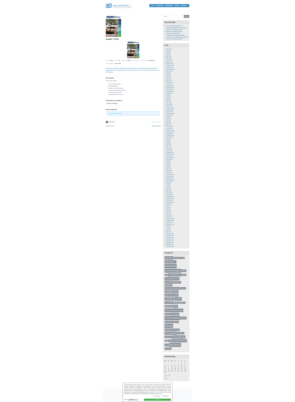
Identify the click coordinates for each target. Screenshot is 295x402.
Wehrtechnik (175, 345)
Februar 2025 (169, 82)
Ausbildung (169, 258)
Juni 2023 (168, 119)
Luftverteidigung (178, 302)
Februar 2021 (169, 171)
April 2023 (168, 123)
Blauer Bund (159, 5)
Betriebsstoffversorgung (179, 257)
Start (153, 5)
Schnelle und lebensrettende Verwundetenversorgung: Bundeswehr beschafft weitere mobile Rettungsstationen (177, 35)
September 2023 (170, 113)
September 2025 (170, 69)
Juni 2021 (168, 163)
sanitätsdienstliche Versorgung (172, 329)
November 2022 (170, 132)
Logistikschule (169, 303)
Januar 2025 (169, 84)
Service (177, 5)
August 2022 (169, 137)
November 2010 (170, 246)
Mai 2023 (168, 121)
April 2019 (168, 211)
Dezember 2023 (170, 108)
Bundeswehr (169, 5)
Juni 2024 (168, 97)
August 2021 (169, 159)
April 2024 (168, 100)
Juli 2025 (168, 73)
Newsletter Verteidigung (112, 103)
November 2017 (170, 233)
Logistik (178, 299)
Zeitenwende (168, 348)
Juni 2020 (168, 185)
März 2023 (168, 124)
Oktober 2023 (169, 111)
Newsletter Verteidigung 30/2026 (174, 39)
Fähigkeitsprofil (177, 282)
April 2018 (168, 231)
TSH (166, 340)
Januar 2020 (169, 195)
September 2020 (170, 180)
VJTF (166, 345)
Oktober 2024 (169, 89)
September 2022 (170, 135)
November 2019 (170, 198)
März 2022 (168, 147)
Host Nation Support (168, 285)
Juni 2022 (168, 141)
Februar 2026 (169, 60)
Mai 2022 (168, 143)
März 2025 (168, 80)
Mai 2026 (168, 54)
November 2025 (170, 65)
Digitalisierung (177, 275)
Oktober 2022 (169, 134)
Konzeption (175, 291)
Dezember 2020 (170, 174)
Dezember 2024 (170, 86)
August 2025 (169, 71)
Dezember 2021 (170, 152)
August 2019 (169, 204)
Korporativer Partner (171, 295)
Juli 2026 (168, 51)
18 (168, 369)
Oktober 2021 (169, 156)
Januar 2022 (169, 150)
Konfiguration (165, 396)
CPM (169, 275)
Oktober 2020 (169, 178)
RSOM (177, 321)
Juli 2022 (168, 139)
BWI (166, 274)
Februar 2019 (169, 215)
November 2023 (170, 110)
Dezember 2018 (170, 218)
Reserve (184, 318)
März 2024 (168, 102)
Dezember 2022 (170, 130)
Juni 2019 (168, 207)
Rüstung (168, 325)
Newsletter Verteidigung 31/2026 (174, 31)
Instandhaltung (168, 291)
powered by (126, 399)
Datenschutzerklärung (158, 392)
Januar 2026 (169, 62)
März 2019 (168, 213)
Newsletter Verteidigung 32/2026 (174, 29)
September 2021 (170, 158)
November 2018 (170, 220)
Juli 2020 (168, 183)
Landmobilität (169, 299)
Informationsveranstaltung (172, 288)
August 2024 (169, 93)
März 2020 (168, 191)
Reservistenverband (169, 322)
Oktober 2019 (169, 200)
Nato (175, 306)
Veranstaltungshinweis (179, 341)
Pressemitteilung (172, 318)
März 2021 (168, 169)
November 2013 (170, 241)
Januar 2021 (169, 172)
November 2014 (170, 239)
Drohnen (184, 274)
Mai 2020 (168, 187)
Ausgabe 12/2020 (156, 126)
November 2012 (170, 242)
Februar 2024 (169, 104)
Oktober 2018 (169, 222)
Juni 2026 (168, 52)
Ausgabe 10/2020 (110, 126)
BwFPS (184, 270)
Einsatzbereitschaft (172, 279)
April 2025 (168, 78)
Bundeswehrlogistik (173, 271)
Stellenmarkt (168, 337)
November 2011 (170, 244)
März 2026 (168, 58)
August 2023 (169, 115)
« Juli (166, 378)
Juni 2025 (168, 75)
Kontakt (183, 5)
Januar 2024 (169, 106)
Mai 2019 (168, 209)
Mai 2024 (168, 99)
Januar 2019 (169, 217)
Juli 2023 (168, 117)
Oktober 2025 (169, 67)
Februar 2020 (169, 193)
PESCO (166, 314)
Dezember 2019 (170, 196)
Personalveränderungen (174, 310)
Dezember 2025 (170, 63)
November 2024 (170, 87)
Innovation (183, 288)
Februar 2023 (169, 126)
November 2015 (170, 237)
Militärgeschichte (169, 306)
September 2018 (170, 224)
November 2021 (170, 154)
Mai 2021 (168, 165)
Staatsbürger (181, 333)
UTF (169, 340)
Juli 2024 (168, 95)
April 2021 (168, 167)
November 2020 (170, 176)
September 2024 (170, 91)
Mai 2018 (168, 230)
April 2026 (168, 56)
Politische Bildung (174, 314)
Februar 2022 (169, 148)
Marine (183, 302)
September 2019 (170, 202)
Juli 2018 (168, 226)
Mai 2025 (168, 76)
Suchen (186, 16)
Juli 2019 (168, 206)
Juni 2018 (168, 228)
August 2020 (169, 182)
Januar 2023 (169, 128)
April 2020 (168, 189)
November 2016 (170, 235)
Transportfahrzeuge (179, 337)
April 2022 (168, 145)
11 (168, 367)
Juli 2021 (168, 161)
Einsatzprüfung (168, 282)
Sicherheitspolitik (170, 333)
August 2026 (169, 49)
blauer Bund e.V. (170, 262)
